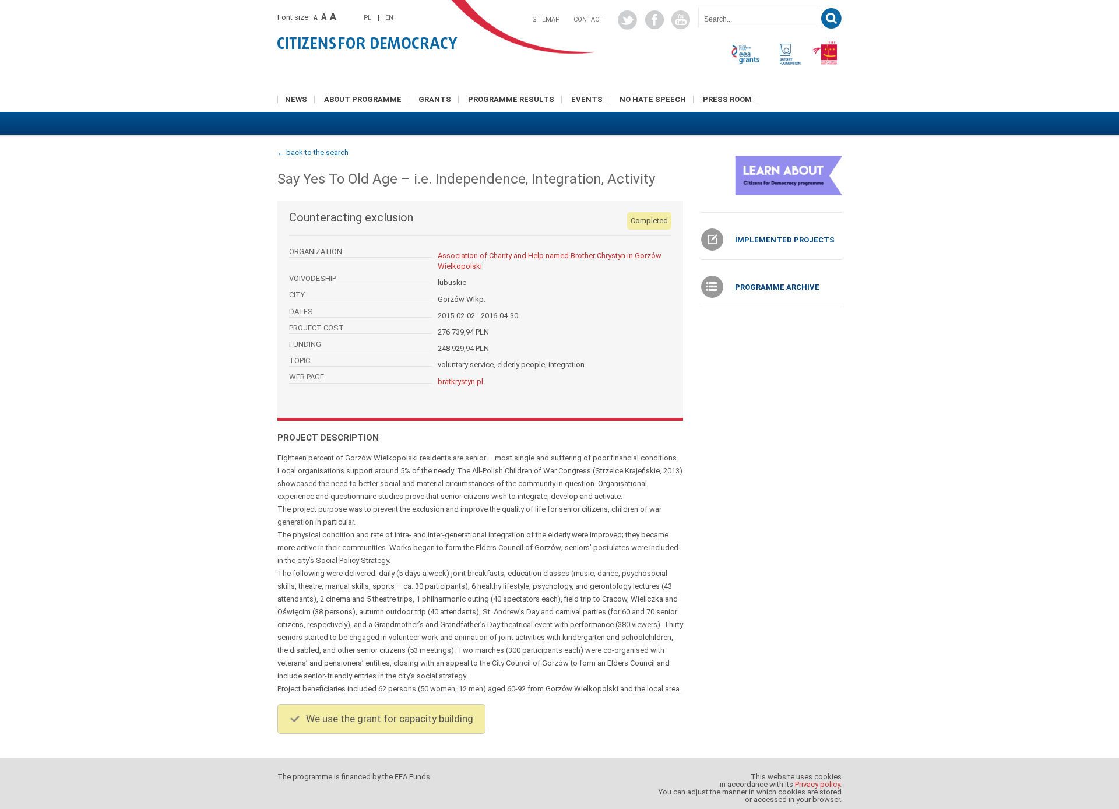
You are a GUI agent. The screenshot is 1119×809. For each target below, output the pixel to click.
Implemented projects (785, 239)
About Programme (363, 99)
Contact (588, 19)
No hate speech (653, 99)
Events (587, 99)
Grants (434, 99)
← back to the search (313, 152)
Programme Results (511, 99)
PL (367, 18)
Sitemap (546, 19)
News (296, 99)
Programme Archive (777, 287)
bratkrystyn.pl (460, 381)
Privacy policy (817, 784)
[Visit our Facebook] (654, 19)
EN (389, 18)
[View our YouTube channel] (680, 19)
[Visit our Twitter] (627, 20)
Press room (727, 99)
